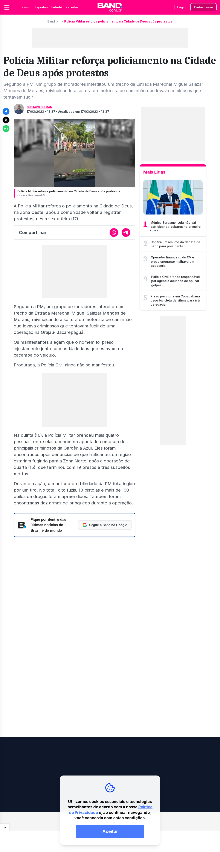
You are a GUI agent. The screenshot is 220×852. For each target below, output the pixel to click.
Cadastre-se (203, 7)
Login (181, 7)
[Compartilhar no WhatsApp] (6, 128)
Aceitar (110, 831)
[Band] (110, 7)
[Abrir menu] (6, 7)
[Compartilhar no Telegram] (126, 232)
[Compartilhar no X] (6, 120)
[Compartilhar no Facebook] (6, 111)
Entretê (56, 7)
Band (51, 21)
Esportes (41, 7)
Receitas (72, 7)
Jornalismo (23, 7)
